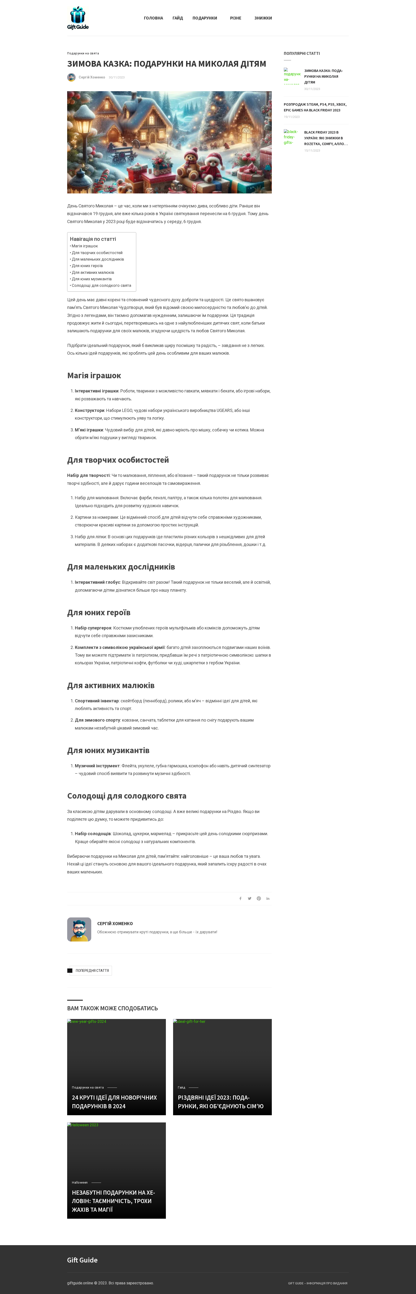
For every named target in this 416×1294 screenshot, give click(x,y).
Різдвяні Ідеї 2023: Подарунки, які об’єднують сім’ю (221, 1102)
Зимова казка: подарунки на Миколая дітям (323, 76)
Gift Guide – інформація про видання (317, 1283)
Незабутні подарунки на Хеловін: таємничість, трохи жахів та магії (113, 1201)
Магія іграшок (85, 245)
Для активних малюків (93, 272)
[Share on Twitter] (250, 898)
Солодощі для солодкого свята (101, 285)
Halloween (80, 1182)
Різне (235, 18)
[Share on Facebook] (241, 898)
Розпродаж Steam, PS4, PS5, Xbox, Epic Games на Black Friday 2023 (315, 107)
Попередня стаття (92, 971)
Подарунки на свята (83, 53)
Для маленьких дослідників (98, 259)
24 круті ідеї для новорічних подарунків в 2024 (114, 1102)
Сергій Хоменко (92, 77)
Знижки (263, 18)
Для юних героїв (87, 265)
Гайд (178, 18)
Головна (153, 18)
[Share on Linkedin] (268, 898)
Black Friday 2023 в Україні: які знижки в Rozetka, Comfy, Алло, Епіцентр (324, 138)
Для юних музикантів (92, 278)
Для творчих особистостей (97, 252)
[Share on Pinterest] (259, 898)
